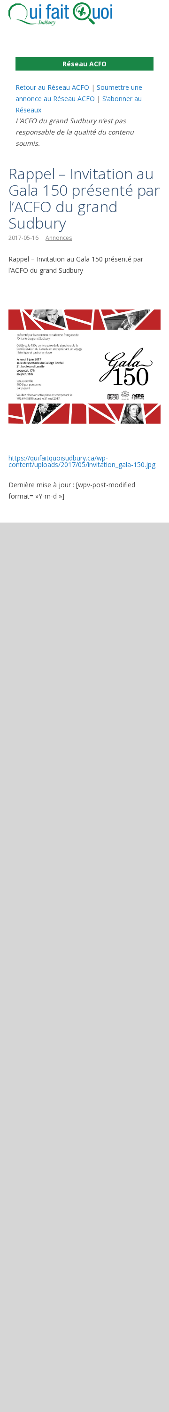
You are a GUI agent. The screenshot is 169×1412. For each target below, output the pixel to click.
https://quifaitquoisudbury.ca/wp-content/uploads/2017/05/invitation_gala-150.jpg (81, 461)
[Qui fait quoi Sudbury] (74, 14)
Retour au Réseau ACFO (52, 87)
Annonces (59, 238)
